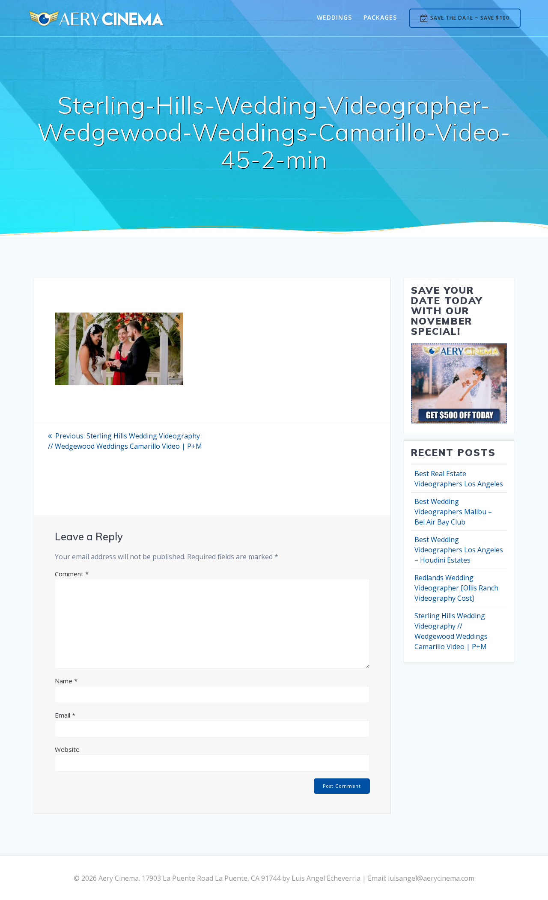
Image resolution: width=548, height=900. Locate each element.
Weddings (334, 17)
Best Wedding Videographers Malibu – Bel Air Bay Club (453, 512)
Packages (380, 17)
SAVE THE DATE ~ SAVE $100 (469, 17)
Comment (72, 573)
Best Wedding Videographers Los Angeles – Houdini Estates (458, 550)
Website (67, 749)
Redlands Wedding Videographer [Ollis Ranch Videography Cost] (456, 588)
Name (66, 680)
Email (65, 715)
